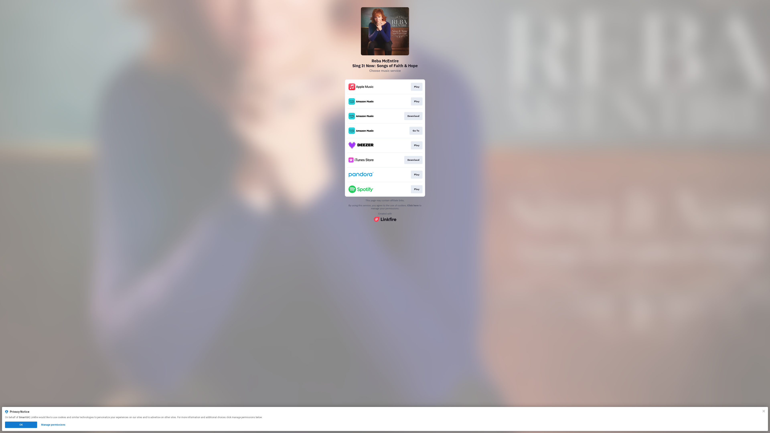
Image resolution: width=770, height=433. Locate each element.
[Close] (764, 411)
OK (21, 424)
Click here (413, 205)
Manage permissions (53, 424)
